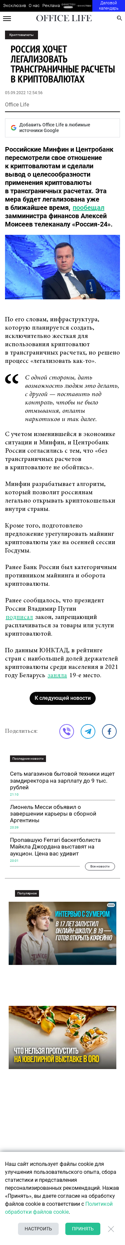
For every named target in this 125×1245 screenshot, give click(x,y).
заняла (57, 675)
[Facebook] (109, 731)
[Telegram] (88, 731)
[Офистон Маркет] (68, 6)
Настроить (38, 1228)
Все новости (100, 866)
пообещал (88, 208)
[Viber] (66, 731)
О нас (34, 5)
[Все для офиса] (84, 6)
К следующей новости (63, 698)
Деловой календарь (108, 6)
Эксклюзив (14, 5)
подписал (19, 617)
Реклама (51, 5)
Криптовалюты (21, 35)
